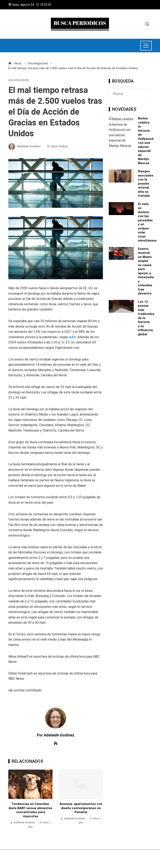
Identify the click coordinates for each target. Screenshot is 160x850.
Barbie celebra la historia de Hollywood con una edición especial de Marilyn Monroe (145, 140)
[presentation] (12, 801)
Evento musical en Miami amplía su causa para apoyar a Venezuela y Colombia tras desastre (146, 271)
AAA (72, 337)
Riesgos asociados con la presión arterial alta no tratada (145, 183)
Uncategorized (18, 80)
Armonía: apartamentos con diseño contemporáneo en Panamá (58, 808)
